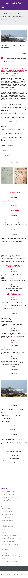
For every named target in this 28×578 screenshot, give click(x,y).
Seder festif (4, 531)
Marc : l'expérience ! (6, 493)
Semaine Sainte (9, 19)
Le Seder (4, 529)
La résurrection (5, 558)
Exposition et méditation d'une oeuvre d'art (12, 497)
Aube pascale (5, 552)
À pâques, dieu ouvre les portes (9, 561)
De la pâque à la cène (7, 534)
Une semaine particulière (7, 526)
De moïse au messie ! (7, 490)
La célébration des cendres (8, 515)
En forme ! (4, 509)
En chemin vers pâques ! (7, 511)
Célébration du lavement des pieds (10, 535)
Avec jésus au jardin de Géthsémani (10, 537)
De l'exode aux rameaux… (8, 518)
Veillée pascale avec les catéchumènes (11, 544)
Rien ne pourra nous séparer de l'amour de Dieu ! (13, 501)
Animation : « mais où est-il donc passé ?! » (11, 556)
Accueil (2, 19)
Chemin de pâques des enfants (9, 499)
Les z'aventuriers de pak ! (8, 500)
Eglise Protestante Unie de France (19, 574)
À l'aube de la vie (5, 551)
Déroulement (4, 148)
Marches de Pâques (6, 554)
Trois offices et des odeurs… (8, 528)
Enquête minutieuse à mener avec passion (11, 538)
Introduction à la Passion (7, 153)
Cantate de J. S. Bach (6, 540)
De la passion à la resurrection (9, 491)
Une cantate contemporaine (8, 494)
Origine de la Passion (6, 155)
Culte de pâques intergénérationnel (10, 559)
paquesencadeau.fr (10, 61)
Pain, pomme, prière (6, 508)
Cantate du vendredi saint (8, 541)
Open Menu (2, 6)
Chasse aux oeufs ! (6, 562)
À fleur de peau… (6, 517)
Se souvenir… (5, 532)
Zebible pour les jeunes (7, 514)
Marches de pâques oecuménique (9, 555)
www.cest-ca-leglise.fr (14, 121)
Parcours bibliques (6, 512)
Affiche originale (4, 158)
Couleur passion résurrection (8, 520)
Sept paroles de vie (6, 543)
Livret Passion (4, 150)
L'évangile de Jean (6, 496)
